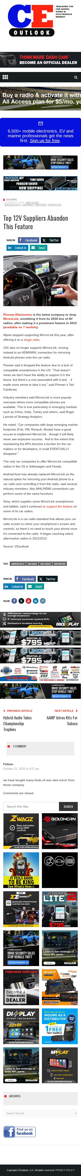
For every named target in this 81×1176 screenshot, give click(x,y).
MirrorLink (54, 205)
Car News (11, 199)
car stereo (41, 205)
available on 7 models (20, 327)
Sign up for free (45, 140)
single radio (32, 339)
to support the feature (58, 506)
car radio (27, 205)
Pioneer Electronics (17, 314)
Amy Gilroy (32, 203)
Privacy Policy (65, 1170)
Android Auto (13, 205)
